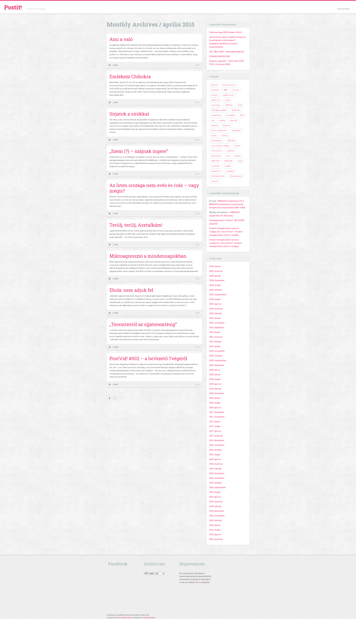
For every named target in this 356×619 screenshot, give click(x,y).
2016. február (215, 468)
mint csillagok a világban (220, 146)
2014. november (217, 515)
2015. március (215, 501)
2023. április (215, 304)
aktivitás (214, 85)
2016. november (216, 445)
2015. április (215, 497)
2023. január (215, 318)
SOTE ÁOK (228, 161)
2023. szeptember (217, 294)
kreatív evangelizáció (219, 130)
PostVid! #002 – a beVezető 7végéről (148, 358)
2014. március (216, 539)
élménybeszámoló (236, 176)
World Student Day (218, 176)
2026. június (215, 266)
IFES (242, 115)
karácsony (226, 125)
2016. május (214, 454)
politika (237, 156)
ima (212, 120)
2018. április (215, 407)
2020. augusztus (216, 365)
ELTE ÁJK (235, 110)
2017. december (216, 412)
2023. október (215, 289)
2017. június (214, 421)
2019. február (215, 388)
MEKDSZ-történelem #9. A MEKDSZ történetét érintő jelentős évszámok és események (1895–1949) (227, 204)
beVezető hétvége (229, 85)
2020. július (214, 370)
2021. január (215, 346)
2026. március (216, 271)
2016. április (215, 459)
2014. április (215, 534)
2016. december (216, 440)
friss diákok (230, 115)
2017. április (215, 431)
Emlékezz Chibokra (130, 76)
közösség (225, 135)
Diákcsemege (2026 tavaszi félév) (225, 32)
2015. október (215, 482)
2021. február (215, 341)
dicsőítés (214, 95)
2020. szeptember (217, 360)
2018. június (214, 398)
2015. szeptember (217, 487)
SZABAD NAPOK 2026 (219, 56)
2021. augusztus (216, 327)
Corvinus (236, 90)
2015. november (216, 478)
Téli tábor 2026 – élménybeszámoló (226, 51)
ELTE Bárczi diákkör (219, 110)
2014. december (216, 511)
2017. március (216, 435)
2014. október (215, 520)
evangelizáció (216, 115)
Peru (228, 156)
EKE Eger (229, 105)
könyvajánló (236, 130)
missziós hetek (216, 151)
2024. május (215, 285)
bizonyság (214, 90)
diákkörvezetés (228, 95)
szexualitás (215, 166)
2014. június (214, 525)
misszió (237, 146)
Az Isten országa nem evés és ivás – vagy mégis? (154, 188)
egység (227, 100)
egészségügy (215, 105)
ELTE (240, 105)
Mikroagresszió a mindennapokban (147, 256)
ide (197, 582)
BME (225, 90)
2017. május (214, 426)
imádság (222, 120)
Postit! (13, 7)
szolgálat (228, 166)
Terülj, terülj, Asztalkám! (136, 225)
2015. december (216, 473)
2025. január (215, 275)
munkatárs (230, 151)
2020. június (215, 374)
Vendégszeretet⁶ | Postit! (221, 220)
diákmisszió (215, 100)
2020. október (215, 355)
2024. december (217, 280)
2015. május (214, 492)
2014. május (214, 530)
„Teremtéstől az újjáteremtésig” (143, 324)
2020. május (215, 379)
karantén (214, 125)
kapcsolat (233, 120)
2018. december (216, 393)
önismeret (214, 181)
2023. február (215, 313)
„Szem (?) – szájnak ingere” (138, 151)
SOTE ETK (215, 161)
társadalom (230, 171)
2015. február (215, 506)
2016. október (215, 449)
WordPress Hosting (148, 617)
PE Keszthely (216, 156)
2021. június (214, 332)
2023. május (215, 299)
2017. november (217, 416)
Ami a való (121, 39)
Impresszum (343, 8)
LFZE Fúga (231, 140)
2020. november (217, 351)
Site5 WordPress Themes (124, 617)
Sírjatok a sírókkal (129, 114)
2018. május (214, 402)
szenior (240, 161)
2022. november (217, 322)
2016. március (215, 464)
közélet (214, 135)
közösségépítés (216, 140)
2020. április (215, 384)
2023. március (216, 308)
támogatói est (216, 171)
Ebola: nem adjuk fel (131, 290)
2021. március (215, 337)
